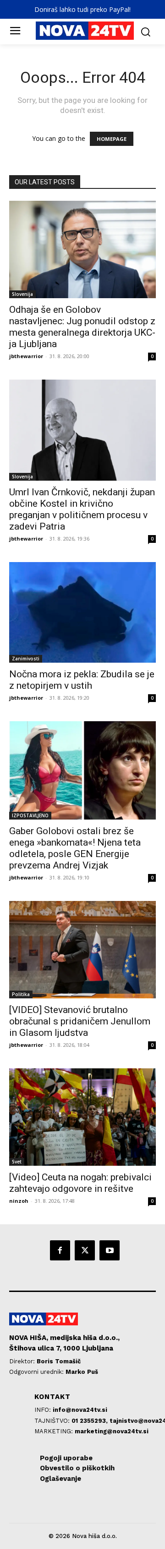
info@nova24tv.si (80, 1409)
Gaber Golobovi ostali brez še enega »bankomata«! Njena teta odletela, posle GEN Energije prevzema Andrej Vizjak (75, 848)
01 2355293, (91, 1420)
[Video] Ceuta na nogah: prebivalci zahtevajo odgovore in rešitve (80, 1183)
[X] (85, 1250)
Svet (17, 1161)
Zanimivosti (25, 658)
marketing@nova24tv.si (111, 1431)
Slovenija (22, 294)
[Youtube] (109, 1250)
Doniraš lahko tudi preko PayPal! (82, 9)
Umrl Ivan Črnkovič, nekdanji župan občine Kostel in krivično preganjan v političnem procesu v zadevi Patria (82, 509)
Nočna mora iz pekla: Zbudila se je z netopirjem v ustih (81, 680)
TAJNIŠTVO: (53, 1420)
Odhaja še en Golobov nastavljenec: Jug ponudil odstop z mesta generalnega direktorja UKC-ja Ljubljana (82, 326)
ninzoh (18, 1200)
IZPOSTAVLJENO (30, 815)
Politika (21, 994)
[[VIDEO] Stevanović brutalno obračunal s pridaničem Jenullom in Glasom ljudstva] (82, 949)
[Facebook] (60, 1250)
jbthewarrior (26, 356)
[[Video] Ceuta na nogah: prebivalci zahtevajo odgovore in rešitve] (82, 1117)
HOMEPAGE (111, 138)
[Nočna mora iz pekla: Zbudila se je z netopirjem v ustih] (82, 612)
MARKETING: (54, 1431)
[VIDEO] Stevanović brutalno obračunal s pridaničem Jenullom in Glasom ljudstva (79, 1021)
